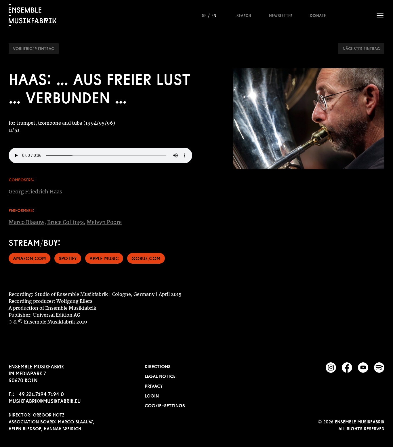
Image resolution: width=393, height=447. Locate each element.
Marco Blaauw (26, 222)
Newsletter (281, 15)
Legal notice (160, 375)
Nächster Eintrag (361, 48)
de (204, 15)
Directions (158, 366)
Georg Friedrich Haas (35, 191)
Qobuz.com (146, 257)
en (213, 15)
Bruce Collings (65, 222)
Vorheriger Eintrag (33, 48)
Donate (318, 15)
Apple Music (104, 257)
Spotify (68, 257)
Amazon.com (29, 257)
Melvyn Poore (104, 222)
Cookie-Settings (165, 405)
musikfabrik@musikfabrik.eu (45, 400)
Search (243, 15)
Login (152, 395)
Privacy (154, 385)
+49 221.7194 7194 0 (40, 393)
